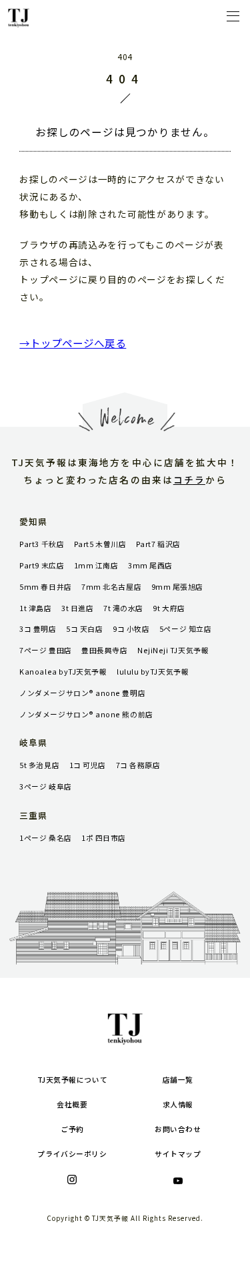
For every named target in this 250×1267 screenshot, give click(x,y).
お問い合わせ (178, 1129)
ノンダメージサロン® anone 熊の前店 (86, 714)
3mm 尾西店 (150, 565)
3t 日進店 (77, 608)
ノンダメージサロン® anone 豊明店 (82, 693)
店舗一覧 (178, 1080)
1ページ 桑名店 (45, 838)
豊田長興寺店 (104, 650)
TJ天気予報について (72, 1080)
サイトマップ (178, 1154)
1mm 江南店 (96, 565)
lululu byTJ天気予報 (153, 672)
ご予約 (72, 1129)
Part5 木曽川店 (100, 544)
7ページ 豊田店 (45, 650)
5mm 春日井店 (45, 587)
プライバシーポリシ (72, 1154)
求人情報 (178, 1104)
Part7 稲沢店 (158, 544)
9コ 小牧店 (131, 629)
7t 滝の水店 (123, 608)
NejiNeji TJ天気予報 (173, 650)
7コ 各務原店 (138, 765)
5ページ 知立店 (185, 629)
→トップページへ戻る (72, 342)
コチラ (189, 479)
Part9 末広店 (41, 565)
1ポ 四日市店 (103, 838)
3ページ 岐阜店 (45, 786)
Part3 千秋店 (41, 544)
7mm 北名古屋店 (111, 587)
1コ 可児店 (87, 765)
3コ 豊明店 (37, 629)
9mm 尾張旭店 (177, 587)
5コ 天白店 (84, 629)
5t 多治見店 (39, 765)
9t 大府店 (169, 608)
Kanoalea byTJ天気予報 (63, 672)
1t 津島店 (35, 608)
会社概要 (72, 1104)
